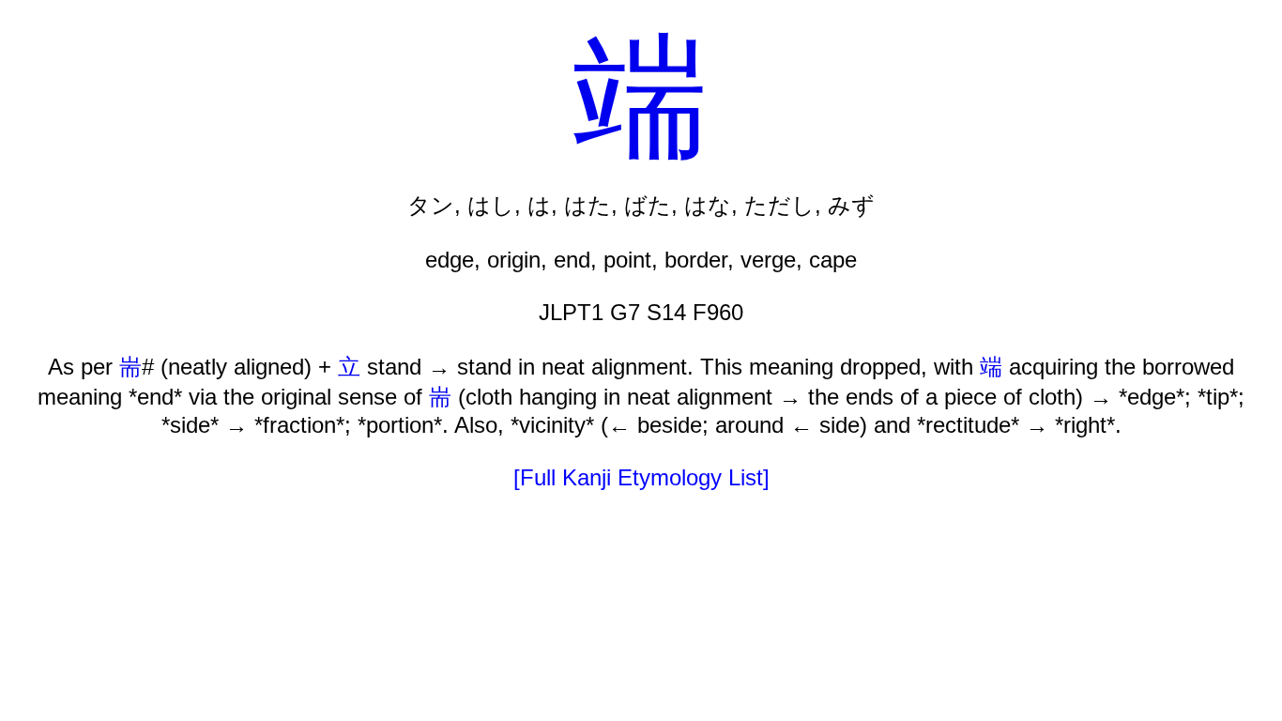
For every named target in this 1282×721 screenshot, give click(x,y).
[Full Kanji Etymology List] (641, 477)
